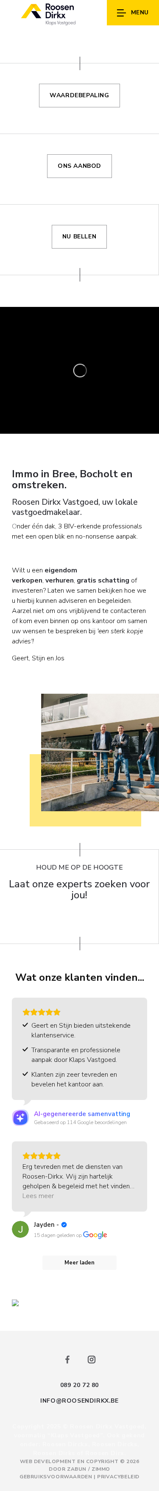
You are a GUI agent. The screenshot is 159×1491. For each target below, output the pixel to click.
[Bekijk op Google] (20, 1229)
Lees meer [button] (38, 1196)
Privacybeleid (118, 1476)
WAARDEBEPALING (79, 95)
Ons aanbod (79, 166)
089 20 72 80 (79, 1385)
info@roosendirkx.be (79, 1401)
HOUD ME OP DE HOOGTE (79, 867)
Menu (140, 12)
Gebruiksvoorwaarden (57, 1476)
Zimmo (101, 1469)
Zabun (76, 1469)
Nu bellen (79, 237)
